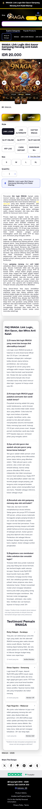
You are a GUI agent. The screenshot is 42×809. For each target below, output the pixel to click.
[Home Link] (15, 16)
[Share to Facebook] (11, 765)
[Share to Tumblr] (37, 765)
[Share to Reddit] (30, 765)
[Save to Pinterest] (24, 765)
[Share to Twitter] (4, 765)
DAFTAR (31, 117)
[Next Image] (38, 82)
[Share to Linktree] (17, 765)
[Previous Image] (4, 82)
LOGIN (31, 18)
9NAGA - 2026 (8, 753)
